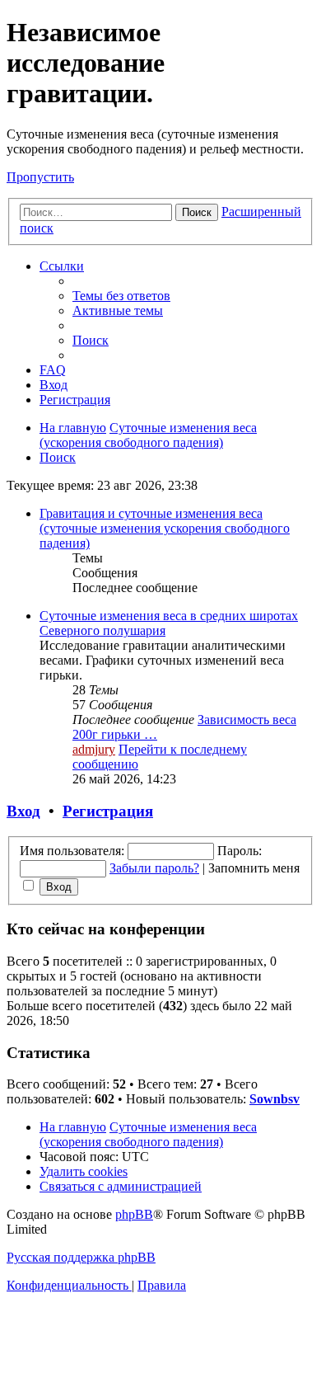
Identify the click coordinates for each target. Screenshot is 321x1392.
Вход (23, 811)
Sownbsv (274, 1099)
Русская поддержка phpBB (81, 1257)
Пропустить (40, 177)
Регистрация (108, 811)
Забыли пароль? (154, 868)
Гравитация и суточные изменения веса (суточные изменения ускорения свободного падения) (165, 528)
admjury (93, 749)
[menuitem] (121, 296)
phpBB (134, 1214)
